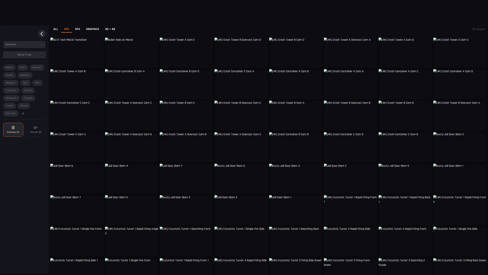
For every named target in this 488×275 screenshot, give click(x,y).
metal (9, 67)
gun (25, 82)
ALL (55, 29)
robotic (37, 67)
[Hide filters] (42, 34)
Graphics (92, 29)
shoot (24, 105)
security (10, 113)
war (37, 82)
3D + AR (110, 29)
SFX (77, 29)
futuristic (11, 90)
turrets (28, 98)
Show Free (24, 55)
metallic (25, 75)
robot (9, 75)
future (28, 90)
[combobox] (24, 44)
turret (9, 105)
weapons (11, 98)
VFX (66, 29)
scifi (22, 67)
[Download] (153, 62)
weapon (11, 82)
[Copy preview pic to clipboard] (55, 62)
